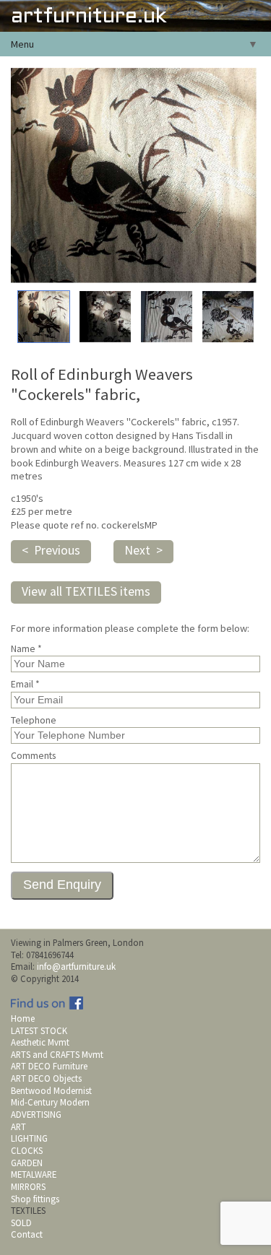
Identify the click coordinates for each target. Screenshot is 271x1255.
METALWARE (33, 1174)
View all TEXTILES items (86, 591)
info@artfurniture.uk (76, 966)
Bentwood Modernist (51, 1090)
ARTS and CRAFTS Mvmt (57, 1054)
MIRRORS (28, 1186)
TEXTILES (28, 1210)
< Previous (51, 550)
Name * (26, 649)
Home (23, 1018)
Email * (25, 684)
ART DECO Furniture (49, 1066)
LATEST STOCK (39, 1030)
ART (18, 1126)
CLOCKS (27, 1150)
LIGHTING (29, 1138)
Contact (27, 1234)
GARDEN (27, 1162)
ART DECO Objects (46, 1078)
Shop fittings (35, 1198)
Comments (33, 756)
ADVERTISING (36, 1114)
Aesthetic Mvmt (40, 1042)
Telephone (33, 721)
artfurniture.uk (88, 17)
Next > (143, 550)
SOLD (21, 1222)
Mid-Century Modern (50, 1102)
